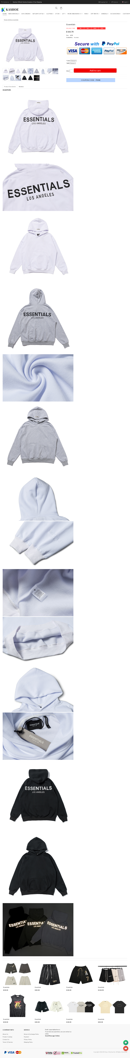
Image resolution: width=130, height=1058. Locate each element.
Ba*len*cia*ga (38, 13)
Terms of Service (8, 1042)
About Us (5, 1034)
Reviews (21, 86)
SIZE (68, 63)
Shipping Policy (28, 1042)
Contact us (6, 2)
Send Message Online (52, 1036)
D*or (57, 13)
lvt (63, 13)
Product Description (10, 86)
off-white (94, 13)
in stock (76, 37)
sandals (104, 13)
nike (86, 13)
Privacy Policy (28, 1039)
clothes (49, 13)
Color (68, 60)
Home (5, 13)
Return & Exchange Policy (31, 1034)
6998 (71, 35)
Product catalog (7, 1037)
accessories (115, 13)
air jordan (25, 13)
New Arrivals (13, 13)
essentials (15, 20)
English (126, 2)
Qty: (67, 71)
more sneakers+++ (75, 13)
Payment (26, 1037)
